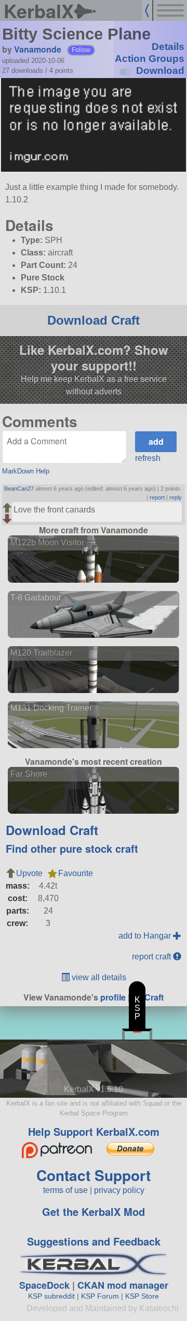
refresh (148, 458)
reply (175, 497)
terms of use (65, 1190)
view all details (98, 977)
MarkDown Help (25, 471)
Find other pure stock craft (72, 848)
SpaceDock (44, 1285)
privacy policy (119, 1190)
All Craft (148, 997)
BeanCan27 (19, 488)
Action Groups (149, 58)
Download (160, 70)
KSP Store (142, 1296)
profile (113, 997)
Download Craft (93, 320)
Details (168, 46)
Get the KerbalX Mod (93, 1211)
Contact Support (93, 1175)
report (157, 497)
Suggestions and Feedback (94, 1241)
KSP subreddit (51, 1296)
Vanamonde (37, 49)
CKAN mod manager (122, 1285)
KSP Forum (100, 1296)
